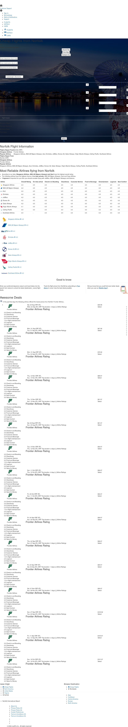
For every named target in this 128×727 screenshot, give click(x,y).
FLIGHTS (7, 22)
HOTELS (7, 24)
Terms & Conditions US (18, 714)
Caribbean (71, 697)
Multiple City (66, 55)
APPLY (64, 138)
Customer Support (6, 8)
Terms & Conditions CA (18, 716)
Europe (70, 701)
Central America (73, 699)
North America (72, 703)
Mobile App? (103, 288)
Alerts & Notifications (10, 17)
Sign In (6, 13)
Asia (69, 695)
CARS (6, 26)
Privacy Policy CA (16, 710)
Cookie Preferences (17, 712)
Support (6, 19)
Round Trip (66, 50)
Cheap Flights (8, 687)
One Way (66, 52)
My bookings (8, 15)
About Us (14, 706)
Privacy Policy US (16, 708)
